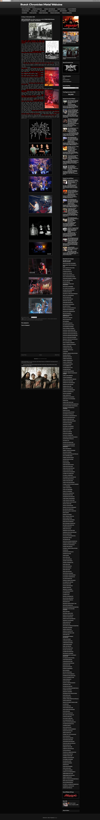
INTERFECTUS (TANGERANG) (69, 544)
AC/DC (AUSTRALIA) (67, 269)
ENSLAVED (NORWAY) (67, 452)
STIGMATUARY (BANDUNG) (68, 723)
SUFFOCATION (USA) (67, 727)
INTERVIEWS (35, 318)
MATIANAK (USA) (66, 601)
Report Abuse (66, 810)
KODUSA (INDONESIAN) (68, 585)
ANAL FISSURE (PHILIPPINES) (69, 276)
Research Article (66, 79)
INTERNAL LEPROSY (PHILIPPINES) (70, 548)
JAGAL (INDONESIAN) (67, 559)
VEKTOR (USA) (66, 764)
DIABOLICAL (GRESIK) (67, 431)
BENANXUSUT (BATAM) (67, 317)
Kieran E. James (72, 803)
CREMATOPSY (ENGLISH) (68, 380)
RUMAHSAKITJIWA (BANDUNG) (69, 675)
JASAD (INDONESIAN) (67, 566)
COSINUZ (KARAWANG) (67, 377)
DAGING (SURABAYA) (67, 393)
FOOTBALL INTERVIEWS (68, 475)
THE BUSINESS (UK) (67, 745)
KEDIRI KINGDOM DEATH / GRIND (44, 318)
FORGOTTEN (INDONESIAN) (68, 482)
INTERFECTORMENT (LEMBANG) (69, 542)
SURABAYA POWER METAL (67, 12)
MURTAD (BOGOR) (66, 624)
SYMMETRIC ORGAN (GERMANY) (69, 729)
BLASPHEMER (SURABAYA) (68, 326)
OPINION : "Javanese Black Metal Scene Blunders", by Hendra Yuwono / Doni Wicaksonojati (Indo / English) (73, 229)
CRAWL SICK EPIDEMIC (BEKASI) (69, 379)
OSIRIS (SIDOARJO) (67, 639)
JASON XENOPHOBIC (67, 567)
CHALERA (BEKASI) (67, 355)
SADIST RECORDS (66, 681)
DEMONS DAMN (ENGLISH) (68, 419)
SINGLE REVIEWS (66, 711)
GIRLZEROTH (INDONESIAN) (68, 496)
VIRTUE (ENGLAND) (67, 768)
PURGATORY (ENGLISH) (67, 661)
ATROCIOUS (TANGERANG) (68, 295)
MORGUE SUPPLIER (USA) (68, 615)
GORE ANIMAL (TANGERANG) (69, 498)
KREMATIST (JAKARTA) (67, 589)
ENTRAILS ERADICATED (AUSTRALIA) (70, 454)
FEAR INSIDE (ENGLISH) (68, 466)
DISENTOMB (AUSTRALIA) (68, 438)
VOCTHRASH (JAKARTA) (67, 770)
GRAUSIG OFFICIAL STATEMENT (69, 507)
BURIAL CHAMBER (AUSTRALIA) (69, 344)
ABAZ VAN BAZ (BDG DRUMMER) (69, 263)
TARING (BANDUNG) (67, 732)
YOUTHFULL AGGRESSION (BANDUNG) (71, 784)
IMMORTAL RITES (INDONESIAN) (69, 532)
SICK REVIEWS (24, 12)
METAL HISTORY (66, 611)
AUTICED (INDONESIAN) (68, 299)
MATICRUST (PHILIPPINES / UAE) (69, 603)
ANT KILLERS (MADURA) (68, 280)
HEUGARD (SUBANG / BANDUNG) (69, 510)
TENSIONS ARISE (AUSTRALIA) (69, 743)
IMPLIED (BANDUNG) (67, 534)
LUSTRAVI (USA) (66, 594)
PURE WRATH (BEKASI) (67, 659)
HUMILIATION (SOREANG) (68, 521)
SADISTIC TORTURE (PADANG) (69, 682)
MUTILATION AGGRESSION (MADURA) (70, 625)
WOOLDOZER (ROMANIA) (68, 782)
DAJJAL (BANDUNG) (67, 395)
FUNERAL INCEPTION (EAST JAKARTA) (70, 484)
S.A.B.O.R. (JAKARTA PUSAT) (68, 677)
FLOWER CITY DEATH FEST (68, 473)
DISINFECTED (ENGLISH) (68, 442)
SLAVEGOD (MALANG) (67, 716)
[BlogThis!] (33, 317)
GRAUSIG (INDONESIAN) (68, 505)
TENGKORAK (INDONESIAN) (68, 741)
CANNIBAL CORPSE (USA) (68, 349)
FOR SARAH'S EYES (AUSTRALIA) (69, 477)
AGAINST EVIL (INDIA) (67, 273)
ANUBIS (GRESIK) (66, 282)
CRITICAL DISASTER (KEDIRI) (69, 389)
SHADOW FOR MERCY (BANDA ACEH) (70, 702)
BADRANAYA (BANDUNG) (68, 302)
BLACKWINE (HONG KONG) (68, 324)
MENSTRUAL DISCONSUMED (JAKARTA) (69, 609)
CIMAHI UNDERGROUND (68, 360)
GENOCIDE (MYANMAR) (67, 489)
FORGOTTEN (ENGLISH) (68, 480)
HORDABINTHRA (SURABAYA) (69, 519)
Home (40, 354)
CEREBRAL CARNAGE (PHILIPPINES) (70, 353)
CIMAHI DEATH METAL (67, 358)
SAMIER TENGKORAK (67, 689)
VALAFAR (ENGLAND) (67, 761)
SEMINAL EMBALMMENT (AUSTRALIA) (70, 698)
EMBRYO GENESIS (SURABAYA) (69, 450)
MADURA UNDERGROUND (68, 596)
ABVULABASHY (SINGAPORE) (68, 267)
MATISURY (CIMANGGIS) (68, 605)
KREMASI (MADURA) (67, 587)
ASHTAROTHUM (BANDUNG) (68, 290)
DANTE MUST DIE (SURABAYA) (69, 398)
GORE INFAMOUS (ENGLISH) (68, 500)
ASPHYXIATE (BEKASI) (67, 291)
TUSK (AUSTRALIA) (67, 750)
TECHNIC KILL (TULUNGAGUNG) (69, 734)
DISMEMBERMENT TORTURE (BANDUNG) (69, 446)
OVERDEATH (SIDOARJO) (68, 642)
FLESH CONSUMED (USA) (68, 470)
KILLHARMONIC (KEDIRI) (68, 582)
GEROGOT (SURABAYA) (67, 491)
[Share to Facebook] (35, 317)
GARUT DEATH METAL (67, 487)
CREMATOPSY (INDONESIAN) (69, 382)
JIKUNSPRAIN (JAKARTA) (68, 573)
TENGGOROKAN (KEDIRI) (68, 737)
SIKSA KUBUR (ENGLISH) (68, 707)
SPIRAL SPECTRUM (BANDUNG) (69, 721)
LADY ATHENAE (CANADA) (68, 591)
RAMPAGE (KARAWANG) (67, 668)
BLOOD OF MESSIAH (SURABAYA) (69, 337)
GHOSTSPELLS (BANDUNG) (68, 493)
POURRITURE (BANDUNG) (68, 651)
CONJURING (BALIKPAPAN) (68, 371)
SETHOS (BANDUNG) (67, 700)
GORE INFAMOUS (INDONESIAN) (69, 502)
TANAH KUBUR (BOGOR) (67, 730)
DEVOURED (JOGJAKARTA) (68, 426)
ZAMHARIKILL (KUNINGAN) (68, 786)
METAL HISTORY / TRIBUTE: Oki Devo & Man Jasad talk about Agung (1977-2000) (73, 249)
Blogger (56, 817)
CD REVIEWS (65, 351)
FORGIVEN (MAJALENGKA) (68, 478)
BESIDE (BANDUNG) (67, 319)
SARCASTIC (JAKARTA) (67, 691)
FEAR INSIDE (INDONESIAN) (68, 468)
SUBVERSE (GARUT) (67, 725)
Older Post (57, 354)
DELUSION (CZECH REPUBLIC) (69, 417)
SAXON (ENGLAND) (67, 695)
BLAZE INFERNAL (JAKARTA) (68, 328)
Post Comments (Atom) (43, 358)
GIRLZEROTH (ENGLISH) (68, 494)
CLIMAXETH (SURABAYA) (68, 364)
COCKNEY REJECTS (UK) (67, 367)
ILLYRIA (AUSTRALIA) (67, 526)
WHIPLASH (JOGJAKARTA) (68, 780)
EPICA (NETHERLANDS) (67, 455)
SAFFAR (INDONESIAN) (67, 686)
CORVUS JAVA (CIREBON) (68, 375)
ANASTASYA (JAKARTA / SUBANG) (69, 278)
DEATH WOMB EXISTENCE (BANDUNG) (70, 404)
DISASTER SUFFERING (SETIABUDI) (70, 437)
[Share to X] (34, 317)
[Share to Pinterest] (36, 317)
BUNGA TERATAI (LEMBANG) (68, 342)
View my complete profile (73, 804)
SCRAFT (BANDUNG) (67, 697)
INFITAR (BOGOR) (66, 539)
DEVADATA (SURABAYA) (67, 422)
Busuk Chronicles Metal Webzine (41, 4)
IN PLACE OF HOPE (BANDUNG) (69, 535)
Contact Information (67, 81)
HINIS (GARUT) (66, 512)
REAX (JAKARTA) (66, 670)
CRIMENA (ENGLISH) (67, 386)
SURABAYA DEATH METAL (55, 12)
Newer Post (23, 354)
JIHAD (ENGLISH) (43, 10)
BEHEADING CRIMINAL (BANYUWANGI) (67, 315)
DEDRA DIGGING (66, 410)
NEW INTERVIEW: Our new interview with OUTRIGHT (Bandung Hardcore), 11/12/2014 (73, 102)
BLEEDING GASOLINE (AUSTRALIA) (70, 333)
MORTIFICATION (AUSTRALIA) (69, 618)
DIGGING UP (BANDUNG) (68, 435)
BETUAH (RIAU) (66, 321)
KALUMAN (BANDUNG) (67, 578)
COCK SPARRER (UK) (67, 365)
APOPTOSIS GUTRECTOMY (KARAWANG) (68, 284)
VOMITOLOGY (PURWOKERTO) (69, 771)
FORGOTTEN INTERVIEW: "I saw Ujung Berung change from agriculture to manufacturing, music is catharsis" (73, 157)
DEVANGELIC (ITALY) (67, 424)
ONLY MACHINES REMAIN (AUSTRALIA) (68, 637)
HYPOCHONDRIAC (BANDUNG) (69, 523)
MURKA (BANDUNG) (67, 622)
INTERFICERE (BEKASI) (67, 546)
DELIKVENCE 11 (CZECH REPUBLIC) (70, 415)
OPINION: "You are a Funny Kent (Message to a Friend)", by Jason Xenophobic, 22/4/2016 (73, 148)
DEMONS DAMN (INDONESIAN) (69, 421)
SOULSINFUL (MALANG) (68, 718)
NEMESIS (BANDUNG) (67, 629)
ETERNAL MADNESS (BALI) (68, 457)
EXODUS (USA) (66, 461)
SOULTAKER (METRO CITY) (68, 720)
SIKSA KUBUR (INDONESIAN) (69, 709)
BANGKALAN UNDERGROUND (69, 311)
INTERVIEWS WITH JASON (68, 551)
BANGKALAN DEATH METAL (68, 309)
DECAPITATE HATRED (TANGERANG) (70, 405)
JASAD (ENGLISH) (34, 10)
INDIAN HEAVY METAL (67, 537)
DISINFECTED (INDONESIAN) (69, 444)
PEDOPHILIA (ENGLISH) (68, 648)
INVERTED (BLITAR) (67, 553)
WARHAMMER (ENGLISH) (68, 773)
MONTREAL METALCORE (68, 613)
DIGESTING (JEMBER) (67, 433)
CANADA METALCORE (67, 346)
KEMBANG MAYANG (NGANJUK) (69, 580)
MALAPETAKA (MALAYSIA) (68, 598)
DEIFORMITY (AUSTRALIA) (68, 413)
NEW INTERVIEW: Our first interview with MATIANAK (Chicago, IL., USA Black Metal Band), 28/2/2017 (73, 120)
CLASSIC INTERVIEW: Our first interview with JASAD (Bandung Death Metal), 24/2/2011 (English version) (73, 111)
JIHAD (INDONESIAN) (67, 571)
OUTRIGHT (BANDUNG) (67, 640)
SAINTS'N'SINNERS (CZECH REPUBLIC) (70, 688)
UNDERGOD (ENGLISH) (67, 755)
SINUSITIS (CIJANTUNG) (68, 713)
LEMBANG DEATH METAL (53, 10)
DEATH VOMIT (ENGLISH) (68, 402)
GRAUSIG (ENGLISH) (67, 503)
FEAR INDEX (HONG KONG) (68, 464)
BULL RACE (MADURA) (67, 340)
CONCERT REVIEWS (25, 10)
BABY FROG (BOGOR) (67, 300)
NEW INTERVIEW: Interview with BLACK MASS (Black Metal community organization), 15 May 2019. (73, 167)
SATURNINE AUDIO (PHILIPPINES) (70, 693)
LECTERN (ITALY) (66, 592)
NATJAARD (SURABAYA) (67, 627)
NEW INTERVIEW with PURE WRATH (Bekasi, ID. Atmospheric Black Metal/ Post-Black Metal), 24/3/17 (73, 139)
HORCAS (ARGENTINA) (67, 518)
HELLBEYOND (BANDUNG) (68, 509)
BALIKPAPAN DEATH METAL (68, 304)
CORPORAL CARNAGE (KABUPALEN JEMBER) (70, 373)
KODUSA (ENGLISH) (67, 583)
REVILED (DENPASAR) (67, 672)
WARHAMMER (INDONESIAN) (69, 775)
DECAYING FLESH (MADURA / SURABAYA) (68, 408)
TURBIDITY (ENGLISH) (67, 746)
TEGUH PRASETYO (66, 736)
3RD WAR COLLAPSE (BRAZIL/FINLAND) (67, 261)
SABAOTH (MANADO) (67, 679)
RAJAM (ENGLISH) (66, 665)
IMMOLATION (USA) (67, 528)
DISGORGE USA (66, 440)
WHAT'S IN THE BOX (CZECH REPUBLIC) (71, 778)
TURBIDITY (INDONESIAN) (68, 748)
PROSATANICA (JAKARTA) (68, 653)
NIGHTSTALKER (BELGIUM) (68, 632)
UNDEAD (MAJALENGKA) (68, 754)
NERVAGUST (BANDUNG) (68, 631)
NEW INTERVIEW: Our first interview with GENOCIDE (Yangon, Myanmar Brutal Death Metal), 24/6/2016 (73, 239)
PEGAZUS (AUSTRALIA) (67, 649)
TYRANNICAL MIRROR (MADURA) (69, 752)
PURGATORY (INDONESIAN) (68, 663)
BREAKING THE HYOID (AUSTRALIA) (70, 339)
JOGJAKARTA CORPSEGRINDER (69, 575)
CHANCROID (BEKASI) (67, 356)
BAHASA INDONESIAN (28, 318)
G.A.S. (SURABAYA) (66, 486)
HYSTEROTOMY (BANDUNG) (68, 525)
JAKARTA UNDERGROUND (68, 562)
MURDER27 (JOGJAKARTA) (68, 620)
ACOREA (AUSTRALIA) (67, 271)
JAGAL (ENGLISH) (66, 557)
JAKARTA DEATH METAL (67, 560)
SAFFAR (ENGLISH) (72, 10)
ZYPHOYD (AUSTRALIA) (67, 787)
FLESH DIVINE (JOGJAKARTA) (69, 471)
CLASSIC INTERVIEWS (67, 362)
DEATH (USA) (65, 400)
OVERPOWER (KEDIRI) (38, 320)
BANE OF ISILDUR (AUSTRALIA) (69, 307)
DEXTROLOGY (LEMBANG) (68, 428)
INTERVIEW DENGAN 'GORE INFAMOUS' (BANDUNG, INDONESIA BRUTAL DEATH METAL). (72, 210)
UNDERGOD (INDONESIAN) (68, 757)
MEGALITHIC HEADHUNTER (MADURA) (70, 607)
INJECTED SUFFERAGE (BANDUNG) (70, 541)
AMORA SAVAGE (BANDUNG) (68, 275)
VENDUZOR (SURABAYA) (67, 766)
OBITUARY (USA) (66, 634)
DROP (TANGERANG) (67, 448)
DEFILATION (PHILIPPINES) (68, 412)
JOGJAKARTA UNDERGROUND (69, 576)
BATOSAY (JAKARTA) (67, 313)
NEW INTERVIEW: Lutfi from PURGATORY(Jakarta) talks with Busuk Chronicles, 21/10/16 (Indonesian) (73, 219)
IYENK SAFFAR (66, 555)
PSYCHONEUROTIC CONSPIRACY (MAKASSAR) (69, 656)
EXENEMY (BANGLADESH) (68, 459)
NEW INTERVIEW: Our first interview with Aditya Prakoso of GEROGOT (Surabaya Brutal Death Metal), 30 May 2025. (73, 130)
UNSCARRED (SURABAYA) (68, 759)
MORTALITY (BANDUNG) (68, 616)
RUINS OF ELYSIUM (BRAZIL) (68, 673)
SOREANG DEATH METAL (43, 12)
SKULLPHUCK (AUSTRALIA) (68, 714)
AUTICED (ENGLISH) (67, 297)
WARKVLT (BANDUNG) (67, 777)
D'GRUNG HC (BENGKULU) (68, 391)
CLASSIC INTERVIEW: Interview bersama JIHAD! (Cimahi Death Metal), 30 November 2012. (73, 192)
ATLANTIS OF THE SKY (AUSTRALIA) (70, 293)
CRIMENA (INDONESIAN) (68, 388)
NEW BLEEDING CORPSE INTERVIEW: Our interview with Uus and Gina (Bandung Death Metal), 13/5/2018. (73, 182)
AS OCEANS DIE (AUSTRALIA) (69, 288)
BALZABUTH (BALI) (67, 306)
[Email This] (31, 317)
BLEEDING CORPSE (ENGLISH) (69, 330)
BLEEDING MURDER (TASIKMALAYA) (70, 335)
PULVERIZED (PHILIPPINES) (68, 657)
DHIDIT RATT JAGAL (67, 429)
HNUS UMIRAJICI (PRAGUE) (68, 516)
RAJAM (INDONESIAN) (67, 666)
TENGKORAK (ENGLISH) (68, 739)
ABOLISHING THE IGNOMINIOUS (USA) (69, 266)
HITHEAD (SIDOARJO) (67, 514)
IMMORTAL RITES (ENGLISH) (69, 530)
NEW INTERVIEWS (63, 10)
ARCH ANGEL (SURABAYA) (68, 286)
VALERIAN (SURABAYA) (67, 762)
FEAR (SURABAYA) (66, 462)
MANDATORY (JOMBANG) (68, 599)
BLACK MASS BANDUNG (68, 323)
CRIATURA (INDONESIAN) (68, 384)
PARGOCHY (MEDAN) (67, 646)
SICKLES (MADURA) (33, 12)
